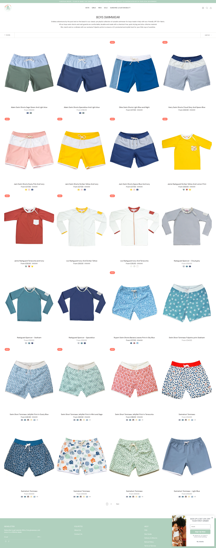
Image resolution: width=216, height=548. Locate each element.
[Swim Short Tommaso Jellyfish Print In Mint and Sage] (82, 380)
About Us (77, 530)
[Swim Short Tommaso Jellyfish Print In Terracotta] (134, 380)
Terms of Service (150, 546)
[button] (87, 7)
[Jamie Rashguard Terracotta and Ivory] (29, 226)
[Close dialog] (212, 517)
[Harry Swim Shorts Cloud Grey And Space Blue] (187, 73)
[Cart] (211, 7)
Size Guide (148, 534)
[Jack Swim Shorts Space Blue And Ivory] (134, 149)
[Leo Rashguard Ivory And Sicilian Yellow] (82, 226)
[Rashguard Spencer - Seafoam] (29, 303)
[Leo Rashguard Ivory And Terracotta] (134, 226)
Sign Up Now (200, 532)
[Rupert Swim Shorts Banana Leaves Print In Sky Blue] (134, 303)
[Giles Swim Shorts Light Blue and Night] (134, 73)
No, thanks (200, 541)
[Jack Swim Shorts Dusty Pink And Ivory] (29, 149)
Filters (8, 35)
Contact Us (78, 534)
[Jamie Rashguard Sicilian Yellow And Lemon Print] (187, 149)
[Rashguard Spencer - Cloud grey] (187, 226)
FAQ (145, 530)
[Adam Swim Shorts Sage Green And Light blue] (29, 73)
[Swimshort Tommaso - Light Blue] (187, 456)
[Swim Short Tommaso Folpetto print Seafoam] (187, 303)
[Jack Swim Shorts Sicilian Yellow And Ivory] (82, 149)
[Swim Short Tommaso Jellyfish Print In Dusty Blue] (29, 380)
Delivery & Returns (150, 538)
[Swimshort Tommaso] (187, 380)
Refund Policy (149, 542)
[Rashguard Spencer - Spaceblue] (82, 303)
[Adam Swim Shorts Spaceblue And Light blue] (82, 73)
